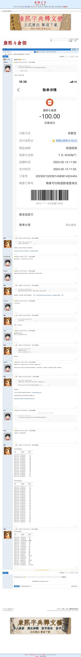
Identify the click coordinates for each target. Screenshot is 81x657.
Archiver (59, 608)
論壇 (50, 6)
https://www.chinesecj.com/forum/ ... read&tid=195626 (26, 250)
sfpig (5, 330)
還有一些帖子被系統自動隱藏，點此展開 (42, 570)
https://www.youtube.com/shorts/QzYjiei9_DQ (24, 398)
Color (16, 577)
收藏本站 (9, 11)
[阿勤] (4, 59)
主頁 (15, 6)
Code (22, 577)
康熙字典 (48, 51)
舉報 (76, 235)
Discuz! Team (10, 610)
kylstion (5, 271)
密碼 (51, 40)
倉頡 (40, 51)
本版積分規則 (74, 586)
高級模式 (64, 577)
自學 (18, 6)
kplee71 (5, 362)
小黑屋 (66, 608)
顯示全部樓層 (32, 62)
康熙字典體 (53, 51)
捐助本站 (28, 54)
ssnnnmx (6, 300)
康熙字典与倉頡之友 (3, 54)
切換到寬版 (77, 11)
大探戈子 (6, 62)
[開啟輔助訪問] (76, 11)
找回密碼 (76, 39)
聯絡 (53, 6)
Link (19, 577)
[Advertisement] (40, 34)
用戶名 (51, 39)
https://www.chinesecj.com (51, 654)
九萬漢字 (46, 6)
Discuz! (10, 608)
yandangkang (7, 256)
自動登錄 (72, 39)
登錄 (45, 581)
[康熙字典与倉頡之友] (15, 42)
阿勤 (9, 59)
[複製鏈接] (23, 59)
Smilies (24, 577)
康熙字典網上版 (58, 6)
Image (18, 577)
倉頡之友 (10, 54)
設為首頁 (5, 11)
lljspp (5, 430)
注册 (75, 40)
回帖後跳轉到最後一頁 (26, 586)
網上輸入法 (40, 6)
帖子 (31, 51)
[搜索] (35, 52)
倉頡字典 (22, 6)
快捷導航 (74, 49)
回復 (16, 235)
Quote (21, 577)
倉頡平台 (44, 51)
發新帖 (5, 56)
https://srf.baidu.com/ (36, 392)
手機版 (63, 608)
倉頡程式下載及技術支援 (19, 54)
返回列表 (62, 56)
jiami (5, 410)
